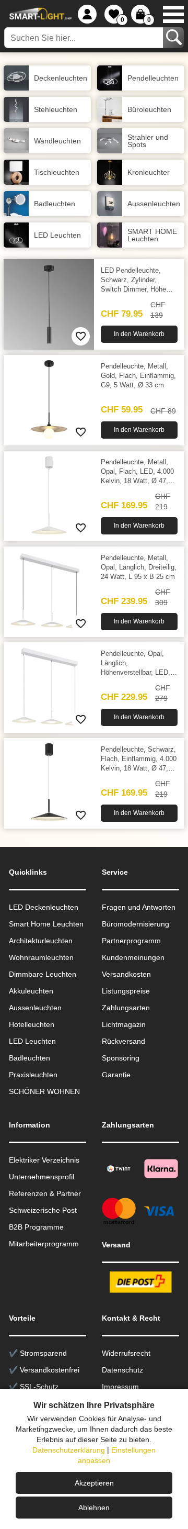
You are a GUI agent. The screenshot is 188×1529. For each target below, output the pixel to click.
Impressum (120, 1386)
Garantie (116, 1074)
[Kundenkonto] (87, 14)
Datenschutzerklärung (68, 1450)
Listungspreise (126, 991)
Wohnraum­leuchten (41, 957)
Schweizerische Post (43, 1210)
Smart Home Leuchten (46, 924)
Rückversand (123, 1041)
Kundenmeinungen (133, 957)
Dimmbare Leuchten (42, 974)
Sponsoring (120, 1058)
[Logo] (39, 14)
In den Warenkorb (139, 334)
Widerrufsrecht (126, 1353)
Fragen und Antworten (138, 907)
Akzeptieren (94, 1483)
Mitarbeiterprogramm (44, 1244)
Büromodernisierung (135, 924)
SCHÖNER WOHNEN (44, 1091)
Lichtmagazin (124, 1024)
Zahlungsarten (126, 1007)
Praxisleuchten (33, 1074)
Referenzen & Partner (45, 1193)
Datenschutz (122, 1370)
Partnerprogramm (131, 940)
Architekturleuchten (41, 940)
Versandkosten (126, 974)
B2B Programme (36, 1227)
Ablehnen (94, 1507)
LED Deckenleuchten (43, 907)
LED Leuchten (32, 1041)
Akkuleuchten (31, 991)
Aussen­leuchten (35, 1007)
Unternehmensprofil (41, 1177)
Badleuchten (29, 1058)
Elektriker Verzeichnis (44, 1160)
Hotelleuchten (31, 1024)
